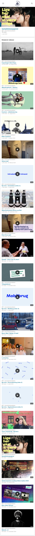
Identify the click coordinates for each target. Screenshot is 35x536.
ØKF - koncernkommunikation (8, 30)
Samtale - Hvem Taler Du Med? (10, 259)
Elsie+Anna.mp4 (6, 235)
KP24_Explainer (6, 136)
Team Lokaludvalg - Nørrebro (10, 431)
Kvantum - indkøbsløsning (9, 112)
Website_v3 (5, 530)
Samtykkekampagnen (8, 456)
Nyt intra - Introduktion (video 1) (11, 185)
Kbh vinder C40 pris (7, 505)
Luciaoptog (5, 357)
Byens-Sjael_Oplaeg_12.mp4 (10, 333)
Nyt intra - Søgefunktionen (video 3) (12, 407)
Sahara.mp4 (5, 161)
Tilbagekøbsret (6, 284)
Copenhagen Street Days (9, 62)
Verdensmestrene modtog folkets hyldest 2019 (15, 480)
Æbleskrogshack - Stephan (9, 87)
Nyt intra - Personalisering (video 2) (12, 382)
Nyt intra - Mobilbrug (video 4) (10, 308)
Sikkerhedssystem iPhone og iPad (11, 210)
